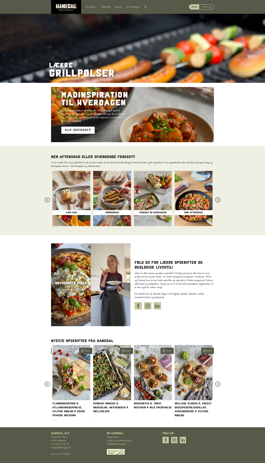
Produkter (90, 7)
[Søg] (146, 7)
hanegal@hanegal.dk (61, 448)
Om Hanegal (132, 7)
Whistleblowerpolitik (116, 444)
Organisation (113, 437)
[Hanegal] (66, 7)
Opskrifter (106, 7)
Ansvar (118, 7)
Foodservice (206, 7)
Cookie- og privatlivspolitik (119, 441)
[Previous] (47, 200)
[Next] (217, 200)
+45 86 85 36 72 (60, 444)
